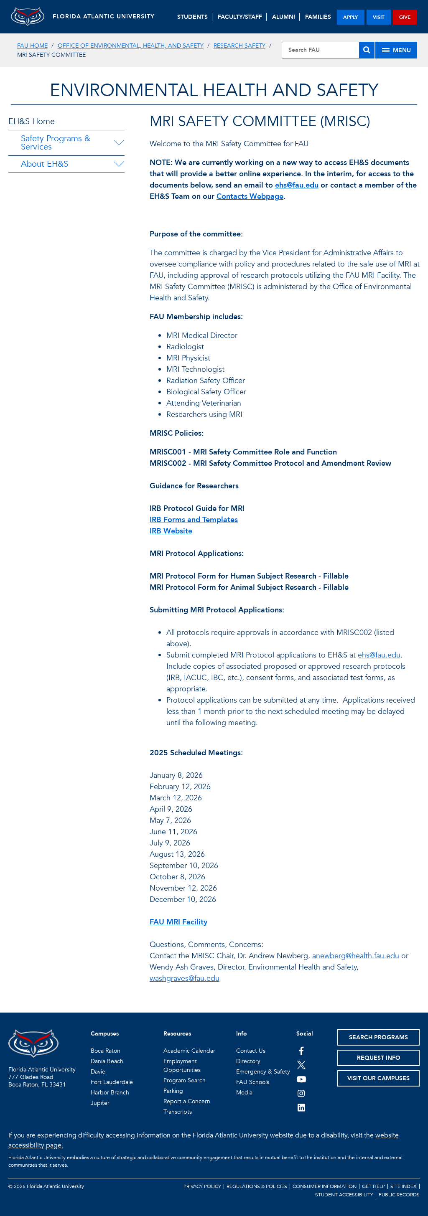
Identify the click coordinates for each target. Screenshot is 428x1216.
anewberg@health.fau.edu (355, 956)
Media (244, 1093)
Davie (98, 1072)
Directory (248, 1061)
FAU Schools (252, 1082)
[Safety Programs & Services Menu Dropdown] (119, 142)
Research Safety (239, 46)
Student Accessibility (344, 1194)
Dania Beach (107, 1061)
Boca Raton (105, 1051)
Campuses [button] (105, 1034)
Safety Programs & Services (55, 142)
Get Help (373, 1186)
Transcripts (177, 1112)
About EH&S (44, 164)
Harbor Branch (110, 1093)
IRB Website (171, 531)
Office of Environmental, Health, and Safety (131, 46)
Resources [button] (177, 1034)
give (404, 17)
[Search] (366, 50)
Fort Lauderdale (112, 1082)
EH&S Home (31, 121)
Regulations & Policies (257, 1186)
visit (379, 17)
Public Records (399, 1194)
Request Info (378, 1058)
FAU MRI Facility (178, 922)
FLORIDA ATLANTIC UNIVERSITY (104, 16)
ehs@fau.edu (296, 185)
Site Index (403, 1186)
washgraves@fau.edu (184, 978)
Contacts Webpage (250, 196)
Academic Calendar (189, 1051)
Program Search (184, 1080)
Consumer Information (325, 1186)
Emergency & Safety (263, 1072)
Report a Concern (186, 1101)
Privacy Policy (202, 1186)
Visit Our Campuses (378, 1078)
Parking (173, 1091)
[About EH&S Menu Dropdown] (119, 164)
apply (350, 17)
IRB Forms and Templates (194, 520)
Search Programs (378, 1037)
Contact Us (250, 1051)
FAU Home (32, 46)
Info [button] (241, 1034)
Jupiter (100, 1103)
